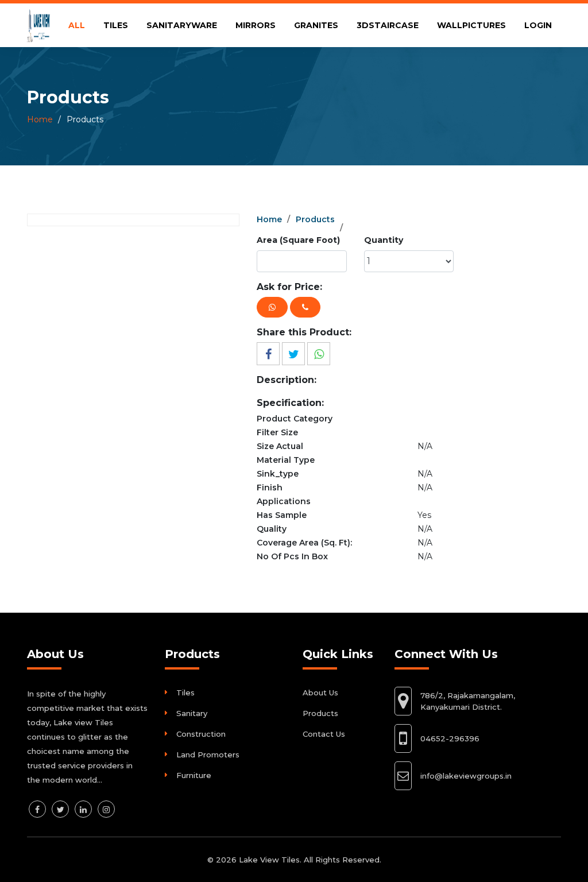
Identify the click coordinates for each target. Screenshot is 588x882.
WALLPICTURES (471, 25)
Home (40, 119)
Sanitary (191, 713)
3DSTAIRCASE (388, 25)
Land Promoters (207, 754)
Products (315, 219)
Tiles (185, 692)
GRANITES (316, 25)
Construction (201, 733)
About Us (320, 692)
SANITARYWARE (181, 25)
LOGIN (538, 25)
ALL (76, 25)
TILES (115, 25)
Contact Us (324, 733)
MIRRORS (255, 25)
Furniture (193, 775)
